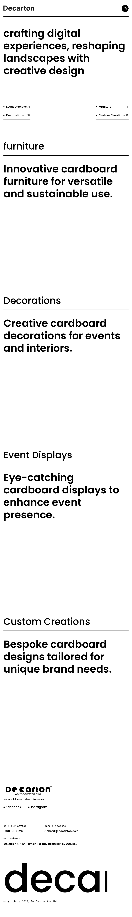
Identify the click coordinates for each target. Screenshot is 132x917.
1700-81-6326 (13, 831)
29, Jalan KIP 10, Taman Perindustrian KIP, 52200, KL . (40, 844)
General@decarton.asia (61, 831)
